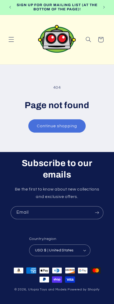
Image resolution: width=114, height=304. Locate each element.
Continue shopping (57, 126)
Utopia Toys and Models (47, 289)
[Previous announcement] (10, 7)
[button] (11, 39)
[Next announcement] (104, 7)
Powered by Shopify (84, 289)
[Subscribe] (97, 212)
